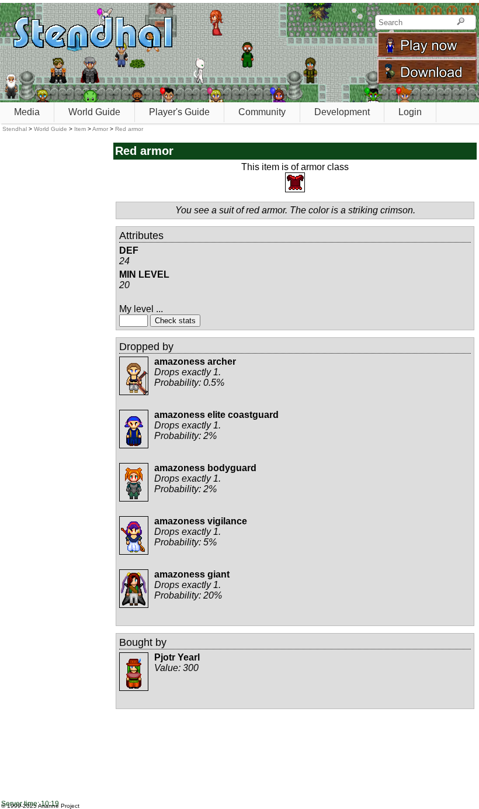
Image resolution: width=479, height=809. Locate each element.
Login (410, 112)
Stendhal (14, 129)
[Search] (460, 22)
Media (27, 112)
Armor (100, 129)
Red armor (129, 129)
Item (80, 129)
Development (342, 112)
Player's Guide (179, 112)
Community (262, 112)
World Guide (94, 112)
